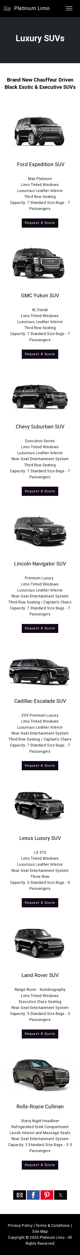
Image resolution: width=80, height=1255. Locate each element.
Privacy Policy (20, 1225)
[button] (19, 1195)
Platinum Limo (32, 8)
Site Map (40, 1231)
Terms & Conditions (53, 1225)
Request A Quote (40, 223)
